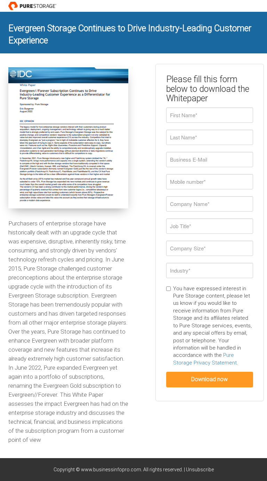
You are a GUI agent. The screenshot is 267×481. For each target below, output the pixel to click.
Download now (209, 379)
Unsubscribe (200, 469)
